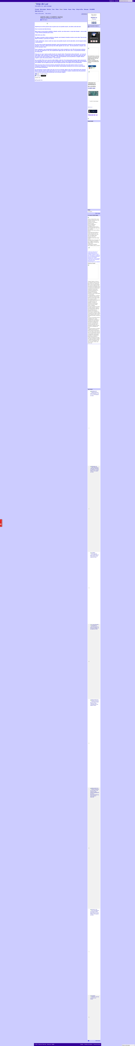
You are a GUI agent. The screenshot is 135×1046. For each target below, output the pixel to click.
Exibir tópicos (44, 19)
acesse (94, 19)
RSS (88, 1040)
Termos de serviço (96, 1044)
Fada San (44, 1044)
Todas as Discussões (39, 13)
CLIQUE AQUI (91, 88)
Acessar (116, 0)
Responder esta (38, 80)
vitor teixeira (48, 18)
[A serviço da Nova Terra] (94, 76)
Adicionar (85, 13)
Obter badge (97, 213)
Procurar (133, 1)
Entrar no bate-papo (126, 1045)
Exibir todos (98, 1040)
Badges (81, 1044)
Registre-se (111, 0)
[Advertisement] (92, 143)
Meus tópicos (48, 13)
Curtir (38, 73)
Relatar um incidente (88, 1044)
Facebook (38, 75)
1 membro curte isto (43, 73)
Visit (90, 107)
